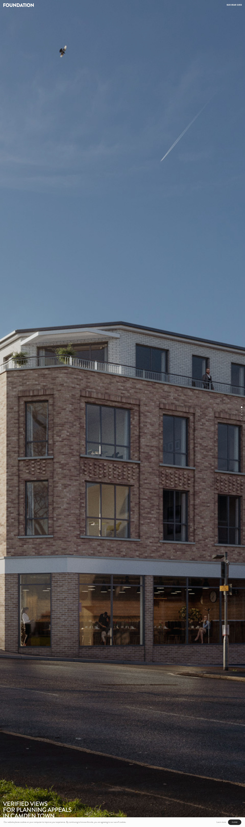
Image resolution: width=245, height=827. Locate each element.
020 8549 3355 (234, 5)
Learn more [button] (221, 822)
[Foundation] (61, 5)
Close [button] (235, 822)
